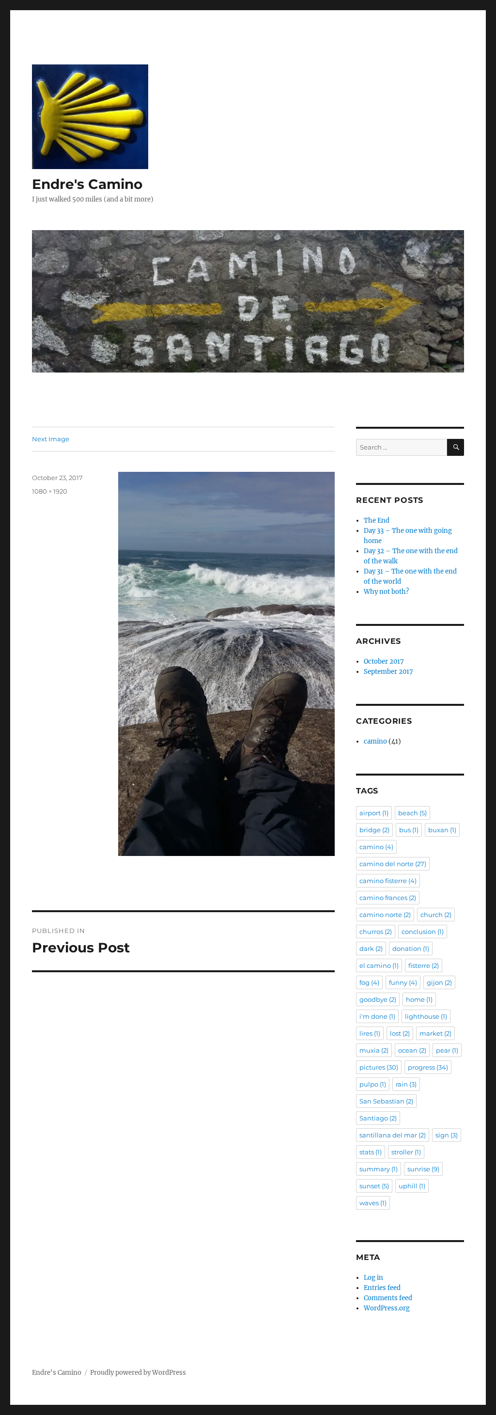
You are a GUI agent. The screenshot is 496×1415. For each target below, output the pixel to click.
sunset (374, 1186)
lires (369, 1033)
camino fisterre (388, 881)
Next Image (50, 439)
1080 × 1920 (49, 491)
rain (406, 1084)
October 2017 (384, 661)
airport (373, 813)
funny (403, 982)
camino (375, 741)
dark (371, 948)
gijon (439, 982)
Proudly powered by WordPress (138, 1372)
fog (369, 982)
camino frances (387, 898)
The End (376, 520)
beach (412, 813)
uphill (412, 1186)
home (419, 999)
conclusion (423, 931)
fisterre (423, 965)
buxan (442, 830)
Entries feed (382, 1288)
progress (428, 1067)
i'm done (377, 1016)
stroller (406, 1152)
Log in (373, 1278)
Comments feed (388, 1298)
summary (378, 1169)
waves (373, 1203)
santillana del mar (392, 1135)
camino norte (385, 914)
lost (400, 1033)
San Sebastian (386, 1101)
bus (408, 830)
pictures (378, 1067)
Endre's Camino (87, 184)
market (435, 1033)
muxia (373, 1050)
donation (410, 948)
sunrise (423, 1169)
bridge (374, 830)
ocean (412, 1050)
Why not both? (386, 592)
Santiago (378, 1118)
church (435, 914)
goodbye (377, 999)
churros (375, 931)
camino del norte (392, 864)
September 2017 (388, 672)
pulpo (372, 1084)
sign (446, 1135)
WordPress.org (387, 1308)
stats (370, 1152)
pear (447, 1050)
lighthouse (426, 1016)
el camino (379, 965)
